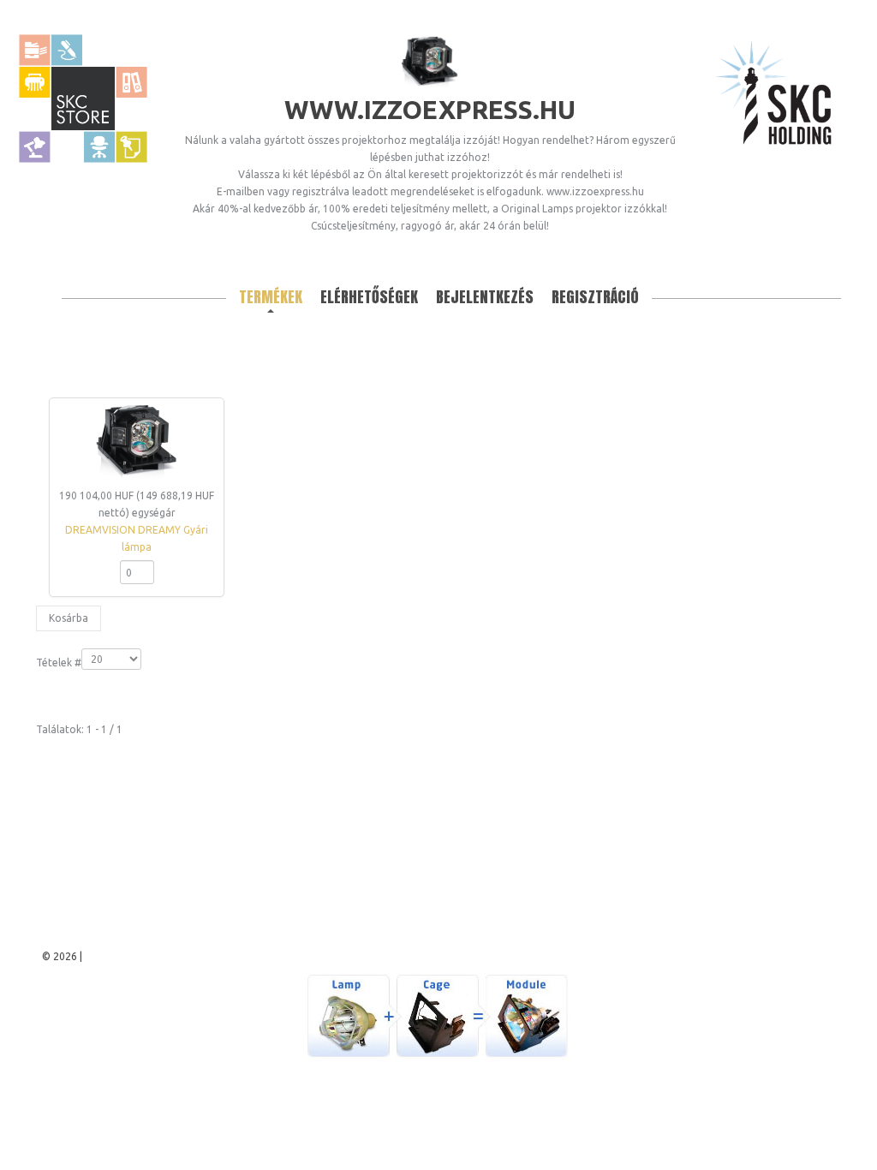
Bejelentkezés (485, 296)
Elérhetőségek (369, 296)
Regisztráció (595, 296)
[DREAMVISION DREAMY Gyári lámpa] (137, 443)
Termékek (270, 296)
